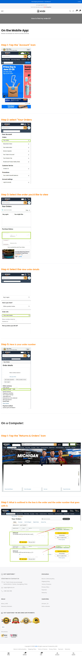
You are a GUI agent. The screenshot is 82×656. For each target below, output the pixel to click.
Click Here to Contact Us (10, 579)
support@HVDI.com (42, 5)
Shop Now (48, 7)
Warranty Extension (6, 606)
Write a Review (46, 606)
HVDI (56, 646)
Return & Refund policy (48, 578)
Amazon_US (45, 603)
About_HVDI (4, 603)
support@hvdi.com (9, 587)
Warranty (44, 592)
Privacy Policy (45, 587)
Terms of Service (46, 584)
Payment (44, 590)
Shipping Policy (46, 581)
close (79, 1)
